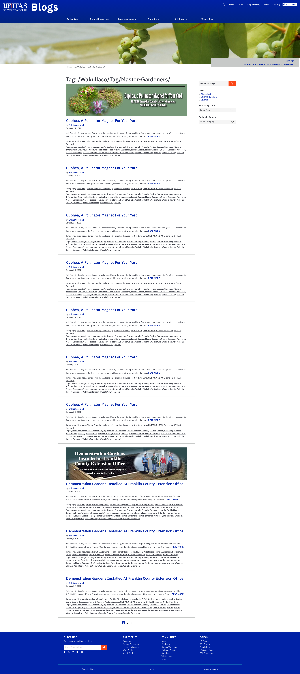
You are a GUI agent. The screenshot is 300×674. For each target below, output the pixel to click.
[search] (232, 83)
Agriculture (80, 141)
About (231, 5)
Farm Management (100, 504)
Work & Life (128, 650)
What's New (166, 656)
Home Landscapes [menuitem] (127, 19)
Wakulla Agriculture (152, 152)
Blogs (44, 6)
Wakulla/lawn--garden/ (110, 155)
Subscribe (291, 4)
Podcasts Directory (169, 650)
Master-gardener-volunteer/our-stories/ (101, 152)
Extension (154, 510)
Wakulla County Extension (110, 518)
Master (170, 513)
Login (163, 659)
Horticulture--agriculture (109, 150)
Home (240, 5)
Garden (160, 147)
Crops (88, 504)
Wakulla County (169, 152)
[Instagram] (86, 652)
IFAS (218, 669)
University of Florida (209, 669)
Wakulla (138, 152)
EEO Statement (206, 653)
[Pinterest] (73, 652)
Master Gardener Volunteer (173, 150)
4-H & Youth (128, 653)
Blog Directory (253, 5)
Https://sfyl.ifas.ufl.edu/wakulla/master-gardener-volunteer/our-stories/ (108, 513)
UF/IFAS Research (154, 507)
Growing (81, 150)
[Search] (224, 5)
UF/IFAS (151, 141)
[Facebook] (64, 652)
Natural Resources (80, 507)
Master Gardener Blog (85, 516)
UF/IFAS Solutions (209, 97)
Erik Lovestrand (76, 125)
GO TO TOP (151, 669)
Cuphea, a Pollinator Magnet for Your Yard (102, 120)
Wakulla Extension (90, 155)
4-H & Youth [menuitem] (180, 19)
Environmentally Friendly (138, 147)
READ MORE (154, 136)
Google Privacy (206, 647)
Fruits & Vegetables (145, 504)
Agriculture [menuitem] (73, 19)
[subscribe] (104, 647)
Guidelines (165, 653)
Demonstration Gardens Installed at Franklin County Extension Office (124, 483)
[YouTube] (77, 652)
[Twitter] (69, 652)
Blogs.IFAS (206, 94)
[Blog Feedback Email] (82, 652)
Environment (120, 147)
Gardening (168, 147)
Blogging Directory (169, 647)
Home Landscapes (122, 141)
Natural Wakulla (127, 152)
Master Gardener (152, 150)
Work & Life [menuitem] (154, 19)
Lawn (145, 141)
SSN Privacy (205, 644)
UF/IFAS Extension (164, 141)
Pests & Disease (96, 507)
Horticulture (136, 141)
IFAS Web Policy (207, 650)
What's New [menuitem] (207, 19)
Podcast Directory (272, 5)
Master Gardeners (74, 152)
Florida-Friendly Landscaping (100, 141)
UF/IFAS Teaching (170, 507)
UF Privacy (204, 641)
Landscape (125, 150)
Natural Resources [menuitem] (99, 19)
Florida (153, 147)
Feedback (165, 644)
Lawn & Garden (137, 150)
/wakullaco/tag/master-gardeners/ (87, 147)
